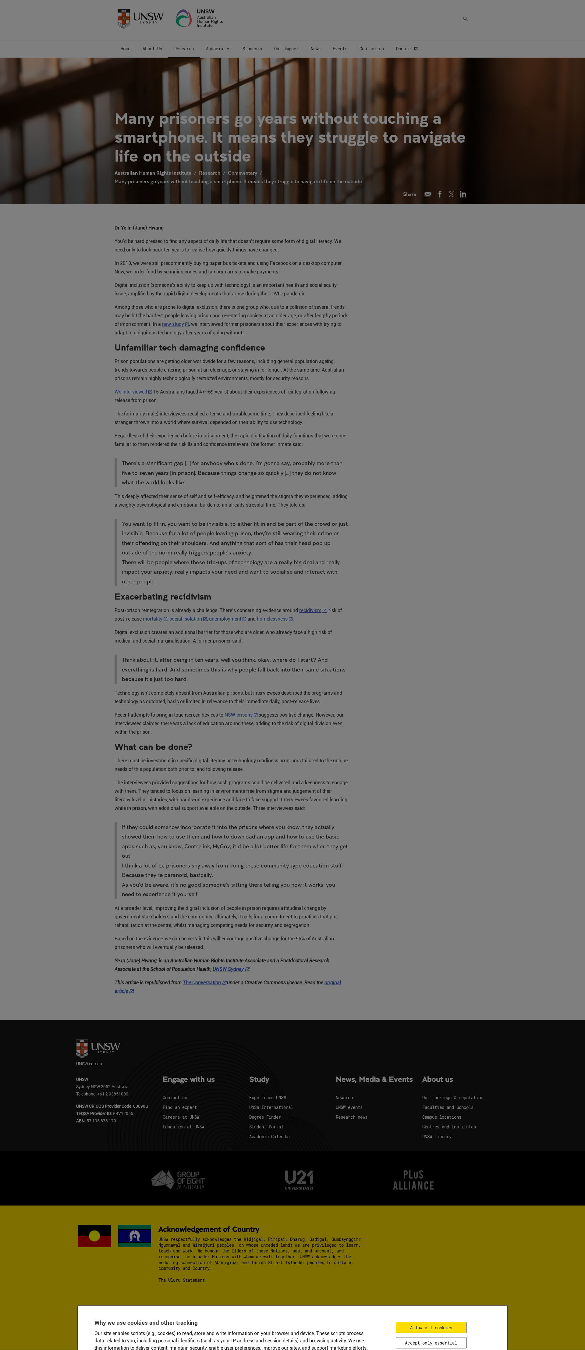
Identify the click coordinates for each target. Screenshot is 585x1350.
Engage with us (189, 1080)
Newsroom (345, 1097)
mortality (152, 619)
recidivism (310, 610)
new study (173, 324)
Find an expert (180, 1107)
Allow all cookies (431, 1327)
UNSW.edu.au (89, 1064)
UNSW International (271, 1107)
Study (259, 1080)
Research (209, 173)
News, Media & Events (374, 1080)
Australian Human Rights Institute (153, 173)
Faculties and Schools (447, 1107)
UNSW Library (437, 1136)
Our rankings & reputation (452, 1097)
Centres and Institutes (449, 1127)
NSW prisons (239, 715)
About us (437, 1080)
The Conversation (202, 982)
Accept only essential (431, 1343)
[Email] (428, 194)
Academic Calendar (270, 1136)
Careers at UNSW (181, 1117)
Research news (351, 1117)
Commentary (242, 173)
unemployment (225, 619)
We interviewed (131, 392)
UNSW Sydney (228, 969)
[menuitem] (125, 49)
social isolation (185, 619)
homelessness (272, 619)
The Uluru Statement (181, 1280)
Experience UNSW (267, 1097)
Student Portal (266, 1127)
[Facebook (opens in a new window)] (439, 194)
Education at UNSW (183, 1127)
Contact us (175, 1097)
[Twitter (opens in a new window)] (451, 194)
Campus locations (441, 1117)
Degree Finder (265, 1117)
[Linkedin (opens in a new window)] (463, 194)
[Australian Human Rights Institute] (199, 18)
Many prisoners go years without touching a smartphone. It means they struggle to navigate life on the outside (238, 181)
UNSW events (349, 1107)
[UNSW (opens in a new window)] (140, 18)
